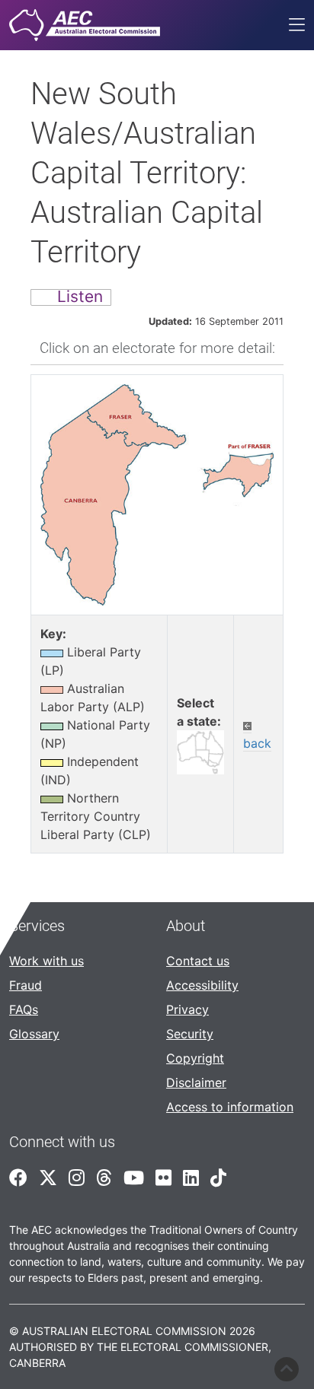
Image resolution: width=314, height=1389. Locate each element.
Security (189, 1033)
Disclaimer (196, 1082)
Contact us (197, 960)
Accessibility (202, 985)
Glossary (34, 1033)
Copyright (195, 1058)
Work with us (46, 960)
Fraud (25, 985)
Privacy (187, 1009)
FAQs (23, 1009)
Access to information (229, 1106)
